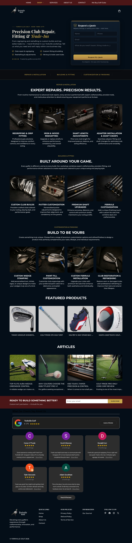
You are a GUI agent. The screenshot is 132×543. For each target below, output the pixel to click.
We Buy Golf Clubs (99, 3)
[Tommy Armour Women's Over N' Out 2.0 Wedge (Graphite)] (23, 319)
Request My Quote (95, 57)
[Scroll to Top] (68, 532)
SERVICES (53, 3)
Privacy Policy (66, 513)
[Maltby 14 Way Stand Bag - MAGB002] (80, 319)
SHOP (39, 3)
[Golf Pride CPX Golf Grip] (52, 319)
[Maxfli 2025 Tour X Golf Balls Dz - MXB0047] (109, 319)
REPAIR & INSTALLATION (35, 75)
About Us (42, 520)
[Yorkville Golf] (18, 11)
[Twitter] (118, 513)
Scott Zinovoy (66, 443)
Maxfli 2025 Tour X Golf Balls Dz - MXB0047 (109, 335)
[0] (119, 11)
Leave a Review (108, 423)
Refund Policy (66, 516)
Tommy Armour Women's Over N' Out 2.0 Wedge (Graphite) (22, 335)
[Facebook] (110, 513)
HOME (28, 3)
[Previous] (2, 319)
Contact (42, 523)
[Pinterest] (105, 513)
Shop (41, 516)
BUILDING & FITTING (66, 75)
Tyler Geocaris (29, 475)
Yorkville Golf (30, 421)
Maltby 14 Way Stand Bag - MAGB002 (80, 335)
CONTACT (82, 3)
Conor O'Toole (29, 443)
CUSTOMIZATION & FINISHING (97, 75)
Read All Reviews (66, 497)
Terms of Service (67, 520)
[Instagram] (114, 513)
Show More (39, 457)
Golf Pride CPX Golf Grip (51, 335)
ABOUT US (68, 3)
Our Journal (87, 513)
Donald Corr (102, 443)
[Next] (129, 319)
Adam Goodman (66, 475)
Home (41, 513)
